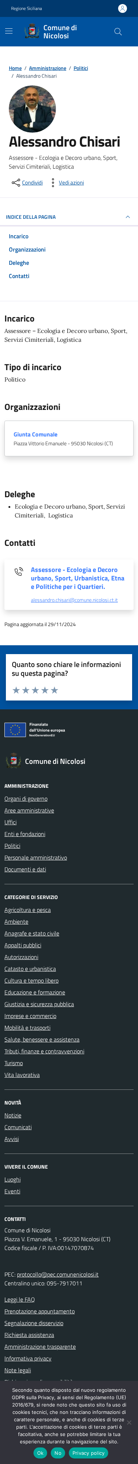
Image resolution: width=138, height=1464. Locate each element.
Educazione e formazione (34, 992)
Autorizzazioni (21, 956)
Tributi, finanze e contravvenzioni (44, 1051)
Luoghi (12, 1179)
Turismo (13, 1062)
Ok (40, 1453)
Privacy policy (88, 1453)
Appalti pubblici (22, 945)
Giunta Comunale (35, 434)
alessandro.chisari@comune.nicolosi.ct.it (74, 600)
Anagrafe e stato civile (31, 933)
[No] (128, 1422)
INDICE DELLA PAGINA (31, 217)
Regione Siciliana (26, 8)
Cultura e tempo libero (31, 980)
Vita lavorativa (22, 1074)
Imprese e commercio (30, 1015)
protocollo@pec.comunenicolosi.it (58, 1274)
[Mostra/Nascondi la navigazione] (8, 31)
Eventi (12, 1191)
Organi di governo (25, 798)
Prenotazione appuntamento (39, 1311)
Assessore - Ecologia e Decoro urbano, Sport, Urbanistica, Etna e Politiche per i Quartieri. (77, 578)
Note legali (17, 1370)
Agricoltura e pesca (27, 909)
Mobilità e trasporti (27, 1027)
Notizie (12, 1115)
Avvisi (11, 1138)
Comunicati (18, 1127)
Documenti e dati (25, 869)
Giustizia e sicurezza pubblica (39, 1004)
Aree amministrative (29, 810)
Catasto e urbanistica (30, 968)
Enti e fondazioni (24, 833)
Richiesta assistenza (29, 1334)
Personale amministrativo (35, 857)
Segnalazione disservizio (33, 1323)
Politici (12, 845)
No (57, 1453)
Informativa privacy (28, 1358)
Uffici (10, 822)
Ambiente (16, 921)
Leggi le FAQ (19, 1299)
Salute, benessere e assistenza (41, 1039)
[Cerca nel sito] (118, 32)
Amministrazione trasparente (40, 1346)
